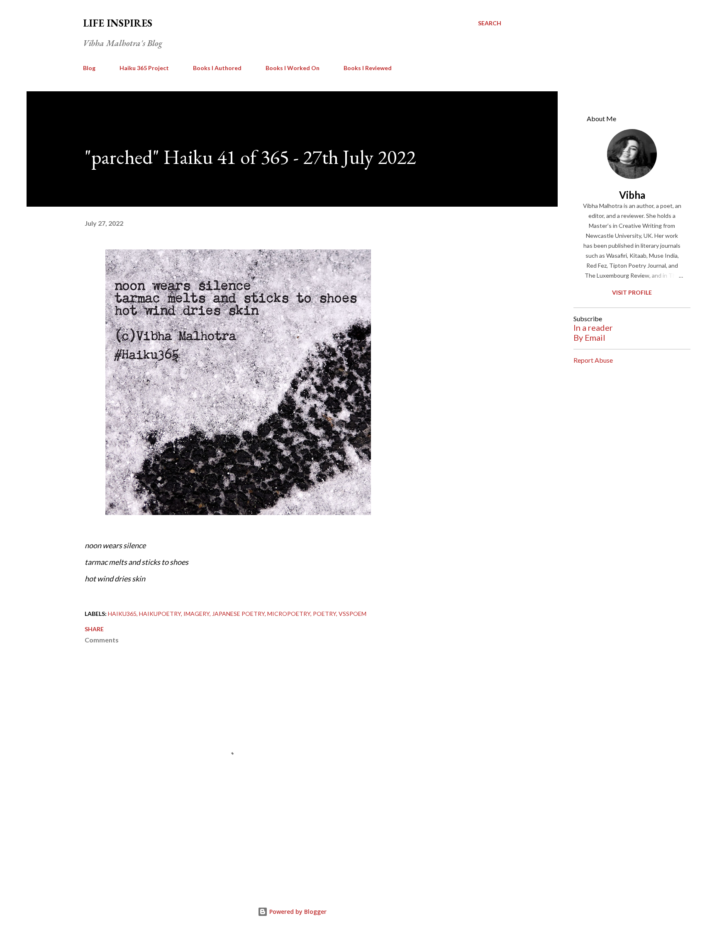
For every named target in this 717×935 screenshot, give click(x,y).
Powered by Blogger (297, 911)
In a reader (593, 327)
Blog (89, 67)
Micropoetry (288, 613)
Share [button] (94, 628)
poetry (324, 613)
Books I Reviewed (368, 67)
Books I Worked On (292, 67)
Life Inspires (117, 23)
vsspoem (352, 613)
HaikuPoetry (160, 613)
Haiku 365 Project (144, 67)
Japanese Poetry (238, 613)
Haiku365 (122, 613)
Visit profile (632, 292)
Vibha (632, 195)
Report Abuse (593, 360)
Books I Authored (217, 67)
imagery (196, 613)
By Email (589, 337)
